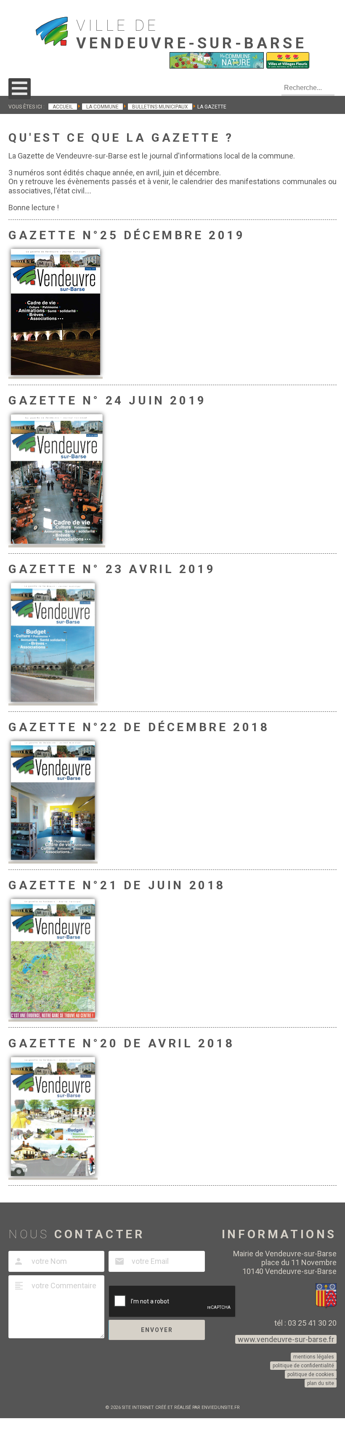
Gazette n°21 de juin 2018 (117, 885)
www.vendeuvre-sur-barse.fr (286, 1339)
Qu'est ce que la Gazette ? (121, 138)
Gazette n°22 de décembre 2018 (138, 727)
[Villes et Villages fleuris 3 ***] (287, 66)
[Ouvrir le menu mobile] (19, 88)
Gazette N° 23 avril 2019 (111, 569)
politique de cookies (310, 1374)
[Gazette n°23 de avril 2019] (53, 700)
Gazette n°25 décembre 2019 (126, 235)
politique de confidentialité (303, 1366)
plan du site (320, 1383)
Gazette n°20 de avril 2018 (121, 1043)
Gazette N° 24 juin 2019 (107, 400)
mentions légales (313, 1357)
